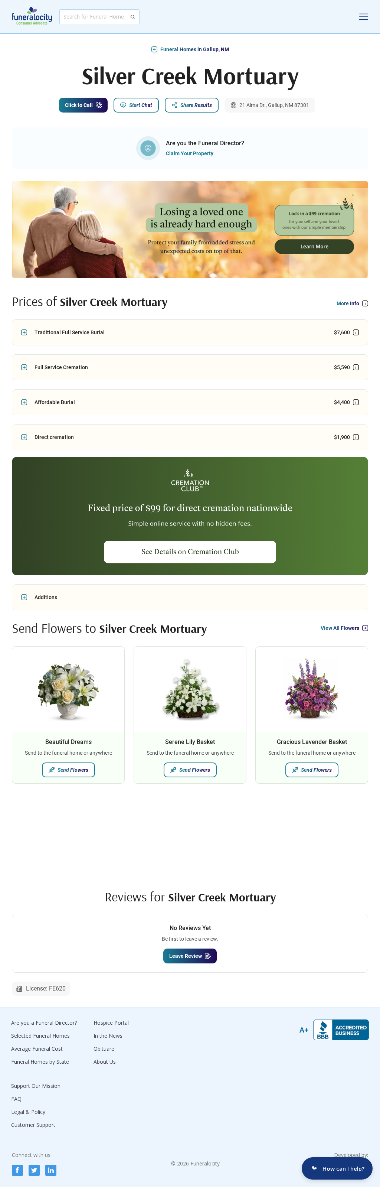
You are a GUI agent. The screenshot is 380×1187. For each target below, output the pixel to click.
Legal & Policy (28, 1111)
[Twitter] (34, 1170)
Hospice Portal (111, 1022)
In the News (108, 1035)
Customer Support (33, 1124)
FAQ (16, 1098)
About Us (105, 1061)
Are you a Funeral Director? (44, 1022)
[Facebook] (17, 1170)
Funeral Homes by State (40, 1061)
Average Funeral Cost (37, 1048)
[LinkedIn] (50, 1170)
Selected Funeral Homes (40, 1035)
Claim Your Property (189, 153)
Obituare (104, 1048)
